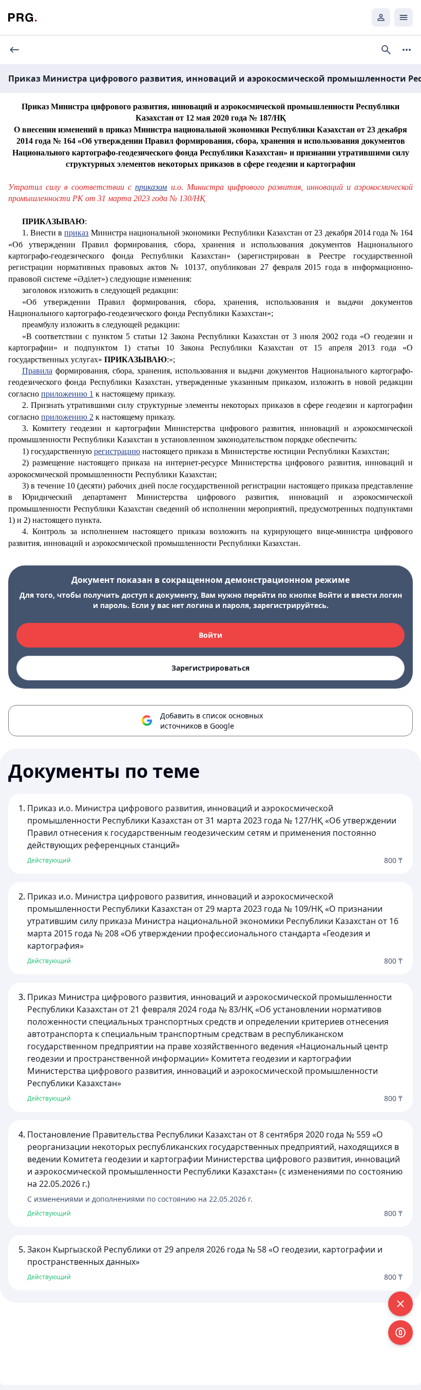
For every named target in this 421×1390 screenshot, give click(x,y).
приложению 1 (67, 393)
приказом (151, 187)
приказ (76, 232)
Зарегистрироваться (210, 668)
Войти (210, 635)
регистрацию (117, 451)
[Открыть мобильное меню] (403, 17)
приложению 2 (67, 417)
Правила (37, 370)
